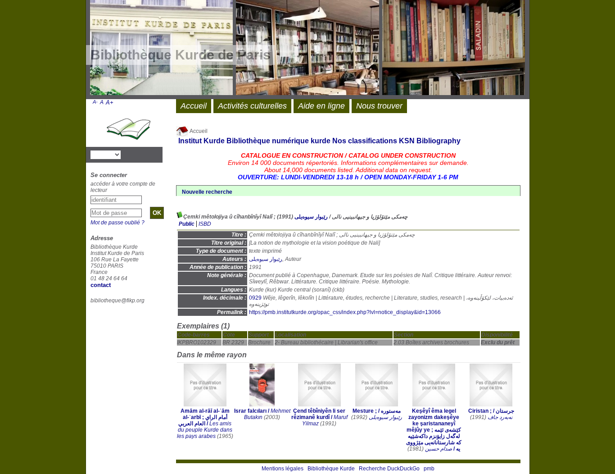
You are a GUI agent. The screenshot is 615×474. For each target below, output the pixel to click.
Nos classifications (364, 141)
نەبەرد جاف (500, 417)
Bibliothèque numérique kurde (278, 141)
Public (186, 224)
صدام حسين (438, 449)
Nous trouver (379, 105)
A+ (109, 102)
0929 (255, 298)
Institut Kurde (201, 141)
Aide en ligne (321, 105)
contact (100, 285)
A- (95, 102)
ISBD (205, 224)
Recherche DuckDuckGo (389, 468)
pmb (429, 468)
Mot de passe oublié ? (117, 222)
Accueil (198, 131)
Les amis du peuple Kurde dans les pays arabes (204, 429)
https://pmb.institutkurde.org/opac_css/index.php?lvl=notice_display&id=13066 (345, 312)
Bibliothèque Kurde (331, 468)
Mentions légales (282, 468)
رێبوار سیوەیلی (311, 217)
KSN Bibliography (430, 141)
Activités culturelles (252, 105)
